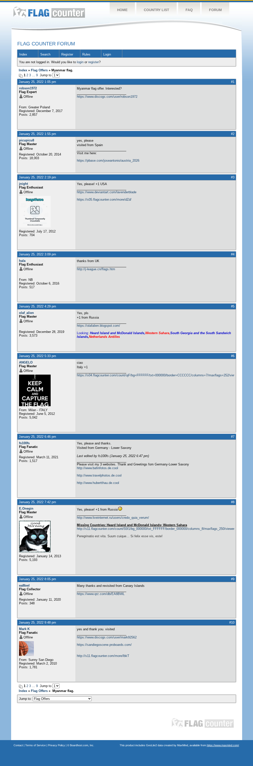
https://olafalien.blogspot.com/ (98, 325)
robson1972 (28, 88)
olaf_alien (26, 313)
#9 (232, 579)
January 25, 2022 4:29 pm (37, 306)
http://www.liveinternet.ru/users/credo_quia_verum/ (113, 517)
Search (45, 54)
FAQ (189, 10)
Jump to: (26, 699)
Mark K (24, 629)
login (80, 62)
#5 (232, 306)
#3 (232, 177)
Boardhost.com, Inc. (82, 745)
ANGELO (26, 362)
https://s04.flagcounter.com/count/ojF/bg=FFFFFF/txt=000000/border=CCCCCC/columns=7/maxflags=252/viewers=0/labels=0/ (155, 375)
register (93, 62)
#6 (232, 356)
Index (23, 54)
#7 (232, 437)
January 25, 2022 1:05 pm (37, 82)
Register (67, 54)
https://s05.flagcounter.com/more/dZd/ (104, 199)
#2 (232, 134)
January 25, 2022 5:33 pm (37, 356)
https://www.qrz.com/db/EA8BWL (101, 594)
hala (22, 261)
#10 (231, 622)
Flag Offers (39, 70)
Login (107, 54)
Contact (18, 745)
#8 (232, 502)
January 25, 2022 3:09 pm (37, 254)
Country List (156, 10)
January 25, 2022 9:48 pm (37, 622)
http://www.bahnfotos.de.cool (97, 468)
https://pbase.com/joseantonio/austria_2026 (108, 160)
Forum (215, 10)
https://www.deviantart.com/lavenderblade (106, 192)
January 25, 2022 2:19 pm (37, 177)
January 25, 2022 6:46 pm (37, 437)
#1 (232, 82)
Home (122, 10)
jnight (23, 184)
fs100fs (24, 443)
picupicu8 (26, 140)
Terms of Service (35, 745)
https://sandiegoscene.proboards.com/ (104, 645)
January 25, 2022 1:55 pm (37, 134)
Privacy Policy (56, 745)
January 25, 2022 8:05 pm (37, 579)
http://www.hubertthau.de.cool (98, 483)
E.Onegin (26, 508)
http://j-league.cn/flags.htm (96, 269)
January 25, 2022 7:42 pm (37, 502)
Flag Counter (49, 12)
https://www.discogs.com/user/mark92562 (107, 637)
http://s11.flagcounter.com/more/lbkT (103, 656)
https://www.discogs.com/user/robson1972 (107, 96)
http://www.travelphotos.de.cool (99, 475)
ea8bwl (24, 585)
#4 (232, 254)
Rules (86, 54)
